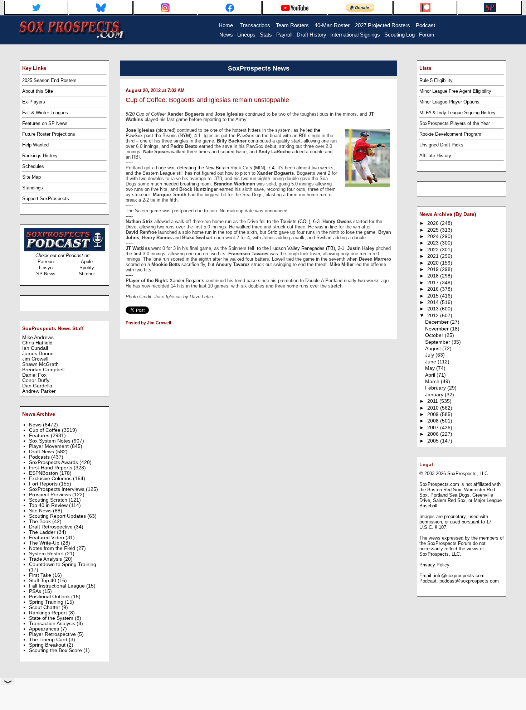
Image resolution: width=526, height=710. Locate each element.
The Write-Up (45, 543)
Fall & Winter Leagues (45, 112)
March (433, 381)
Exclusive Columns (51, 478)
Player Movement (49, 446)
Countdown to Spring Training (62, 564)
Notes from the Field (53, 548)
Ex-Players (33, 102)
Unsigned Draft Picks (441, 145)
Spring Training (47, 602)
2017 (433, 282)
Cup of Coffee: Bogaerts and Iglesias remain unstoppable (207, 99)
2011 (433, 401)
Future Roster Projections (48, 134)
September (438, 342)
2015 (433, 296)
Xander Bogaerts (187, 280)
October (435, 335)
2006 (433, 434)
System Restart (47, 553)
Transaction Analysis (53, 623)
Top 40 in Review (49, 505)
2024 (433, 236)
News (36, 425)
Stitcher (87, 273)
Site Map (31, 177)
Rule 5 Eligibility (436, 80)
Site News (41, 510)
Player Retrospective (53, 634)
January (435, 394)
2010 (433, 408)
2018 (433, 276)
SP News (45, 273)
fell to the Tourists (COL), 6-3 (289, 221)
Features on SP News (45, 123)
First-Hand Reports (51, 467)
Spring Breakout (48, 645)
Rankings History (40, 155)
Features (40, 435)
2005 (433, 441)
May (430, 368)
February (436, 388)
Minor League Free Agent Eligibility (455, 91)
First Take (41, 575)
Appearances (44, 629)
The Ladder (43, 532)
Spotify (86, 267)
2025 (433, 230)
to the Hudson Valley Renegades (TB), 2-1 (299, 248)
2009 (433, 414)
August (433, 348)
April (431, 375)
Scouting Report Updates (58, 516)
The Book (40, 521)
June (431, 361)
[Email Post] (126, 332)
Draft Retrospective (51, 527)
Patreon (46, 261)
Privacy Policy (434, 564)
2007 (433, 427)
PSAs (36, 591)
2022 (433, 249)
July (430, 355)
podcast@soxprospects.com (469, 581)
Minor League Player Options (449, 102)
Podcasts (40, 457)
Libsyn (46, 267)
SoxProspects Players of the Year (454, 123)
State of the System (52, 618)
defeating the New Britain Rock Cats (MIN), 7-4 (225, 167)
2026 (433, 223)
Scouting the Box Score (56, 650)
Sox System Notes (50, 441)
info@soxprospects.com (459, 575)
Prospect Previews (50, 494)
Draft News (42, 451)
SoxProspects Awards (54, 462)
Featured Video (47, 537)
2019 (433, 269)
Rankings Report (48, 612)
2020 (433, 263)
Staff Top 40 (43, 580)
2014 (433, 302)
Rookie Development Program (450, 134)
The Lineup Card (49, 639)
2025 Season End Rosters (49, 80)
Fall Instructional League (57, 586)
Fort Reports (44, 484)
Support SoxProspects (45, 198)
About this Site (37, 91)
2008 (433, 421)
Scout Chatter (45, 607)
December (437, 322)
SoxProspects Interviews (57, 489)
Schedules (33, 166)
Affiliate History (435, 155)
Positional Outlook (50, 596)
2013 (433, 308)
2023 (433, 243)
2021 (433, 256)
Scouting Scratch (49, 500)
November (437, 329)
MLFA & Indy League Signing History (457, 112)
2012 (433, 315)
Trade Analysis (46, 559)
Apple (87, 261)
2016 (433, 289)
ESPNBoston (44, 473)
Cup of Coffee (45, 430)
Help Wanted (35, 145)
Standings (32, 187)
